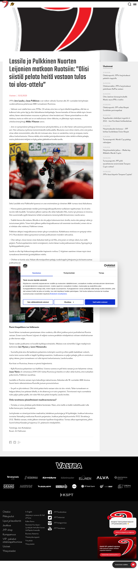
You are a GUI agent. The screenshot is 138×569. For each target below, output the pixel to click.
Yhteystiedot (9, 551)
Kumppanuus (9, 534)
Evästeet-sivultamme (58, 294)
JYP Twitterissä (58, 517)
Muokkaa (67, 302)
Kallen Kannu (29, 521)
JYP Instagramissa (60, 522)
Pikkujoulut (8, 516)
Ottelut (6, 512)
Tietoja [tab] (101, 273)
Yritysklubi (29, 540)
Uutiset (6, 546)
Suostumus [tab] (36, 273)
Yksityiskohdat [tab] (69, 273)
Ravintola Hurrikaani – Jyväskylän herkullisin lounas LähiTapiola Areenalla (35, 527)
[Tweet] (14, 442)
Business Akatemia (31, 533)
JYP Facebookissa (59, 512)
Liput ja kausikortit (12, 521)
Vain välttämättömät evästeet (38, 302)
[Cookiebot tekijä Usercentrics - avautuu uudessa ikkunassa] (105, 265)
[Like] (10, 442)
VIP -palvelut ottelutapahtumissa (12, 540)
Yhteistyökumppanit (32, 537)
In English (28, 511)
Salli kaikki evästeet (100, 302)
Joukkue (7, 525)
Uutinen (12, 95)
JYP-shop (8, 530)
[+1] (19, 443)
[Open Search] (129, 4)
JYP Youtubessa (59, 528)
